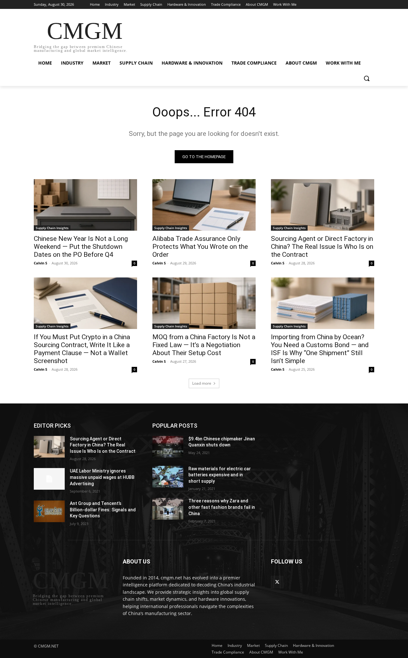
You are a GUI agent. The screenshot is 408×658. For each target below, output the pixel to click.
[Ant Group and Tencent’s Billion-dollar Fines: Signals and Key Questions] (49, 511)
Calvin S (40, 263)
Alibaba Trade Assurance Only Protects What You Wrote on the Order (200, 246)
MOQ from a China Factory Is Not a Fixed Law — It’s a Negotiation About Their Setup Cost (203, 345)
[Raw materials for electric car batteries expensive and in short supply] (167, 476)
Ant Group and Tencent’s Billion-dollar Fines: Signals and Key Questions (103, 509)
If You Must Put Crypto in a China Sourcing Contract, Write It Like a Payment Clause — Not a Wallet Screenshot (82, 349)
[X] (277, 582)
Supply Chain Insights (52, 228)
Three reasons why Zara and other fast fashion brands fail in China (221, 507)
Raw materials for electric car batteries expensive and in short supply (219, 475)
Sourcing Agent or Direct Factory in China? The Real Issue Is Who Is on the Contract (322, 246)
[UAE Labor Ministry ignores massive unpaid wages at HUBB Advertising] (49, 479)
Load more (201, 383)
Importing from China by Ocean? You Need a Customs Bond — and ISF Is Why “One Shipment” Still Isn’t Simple (320, 349)
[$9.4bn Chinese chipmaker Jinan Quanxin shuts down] (167, 447)
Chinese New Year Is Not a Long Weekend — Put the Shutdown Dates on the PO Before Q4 (81, 246)
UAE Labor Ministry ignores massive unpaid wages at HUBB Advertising (102, 477)
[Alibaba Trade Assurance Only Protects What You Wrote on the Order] (204, 205)
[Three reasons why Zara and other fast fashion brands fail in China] (167, 509)
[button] (366, 78)
